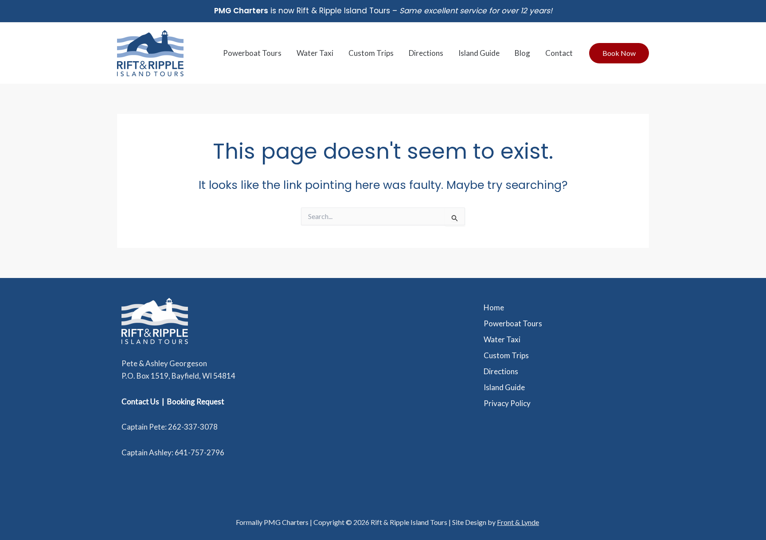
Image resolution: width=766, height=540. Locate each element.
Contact (559, 53)
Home (494, 307)
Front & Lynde (518, 522)
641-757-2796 (199, 452)
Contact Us (140, 401)
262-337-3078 (193, 426)
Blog (522, 53)
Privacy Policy (507, 403)
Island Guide (479, 53)
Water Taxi (315, 53)
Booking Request (195, 401)
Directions (426, 53)
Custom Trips (371, 53)
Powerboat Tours (252, 53)
